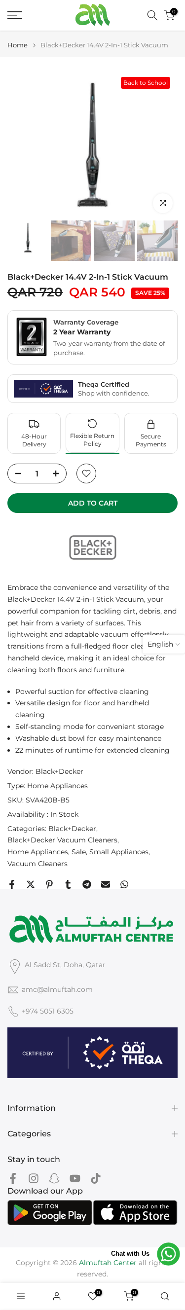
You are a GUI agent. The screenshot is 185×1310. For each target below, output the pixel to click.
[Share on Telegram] (86, 884)
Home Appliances (57, 785)
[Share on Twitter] (30, 884)
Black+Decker (59, 771)
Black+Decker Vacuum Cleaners (62, 840)
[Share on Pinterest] (49, 884)
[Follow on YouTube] (75, 1178)
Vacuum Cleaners (37, 863)
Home (17, 45)
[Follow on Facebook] (12, 1178)
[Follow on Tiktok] (95, 1178)
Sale (79, 851)
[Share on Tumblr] (68, 884)
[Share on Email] (105, 884)
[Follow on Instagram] (33, 1178)
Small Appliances (118, 851)
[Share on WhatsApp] (124, 884)
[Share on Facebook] (11, 884)
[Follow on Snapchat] (54, 1178)
